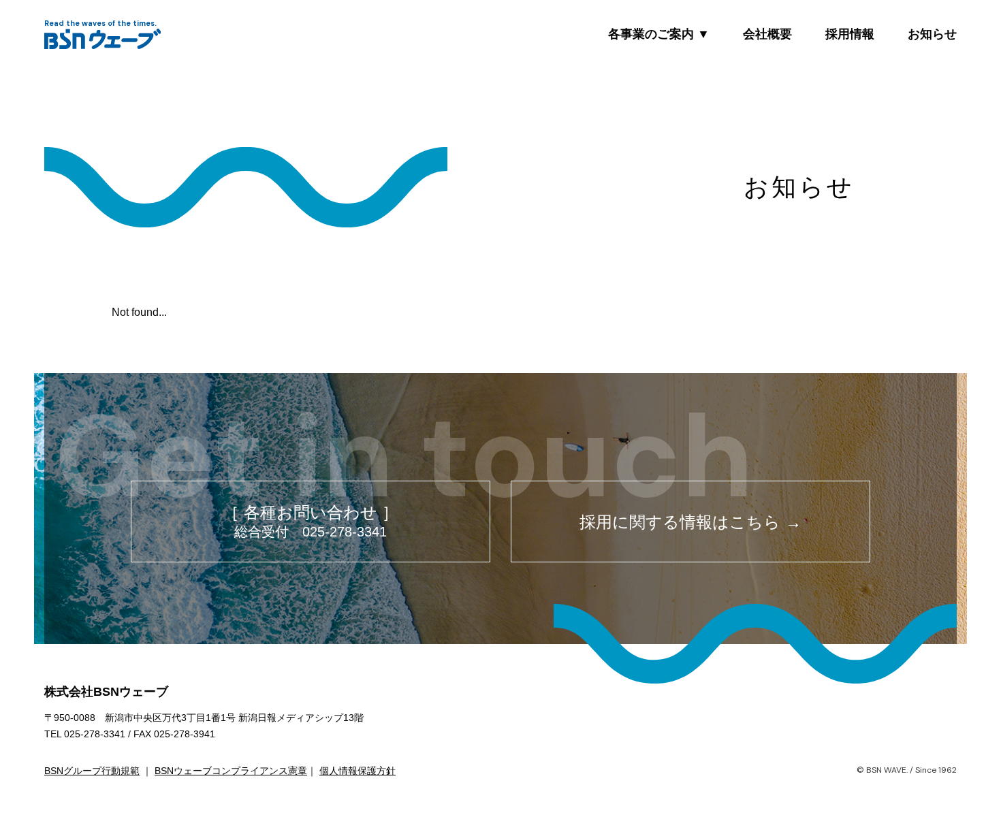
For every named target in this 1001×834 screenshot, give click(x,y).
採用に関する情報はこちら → (690, 522)
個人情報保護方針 (357, 770)
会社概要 (767, 34)
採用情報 (849, 34)
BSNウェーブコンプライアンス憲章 (231, 770)
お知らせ (932, 34)
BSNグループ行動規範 (92, 770)
